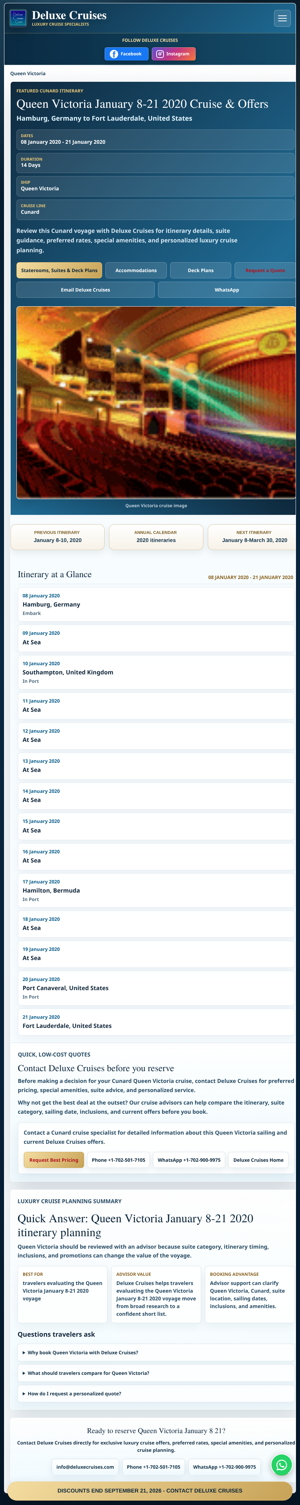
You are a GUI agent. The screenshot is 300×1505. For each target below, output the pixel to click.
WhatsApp (227, 289)
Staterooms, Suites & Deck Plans (59, 270)
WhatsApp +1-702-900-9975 (189, 1160)
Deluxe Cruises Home (258, 1160)
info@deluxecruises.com (85, 1467)
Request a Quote (265, 270)
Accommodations (136, 270)
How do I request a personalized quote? (74, 1393)
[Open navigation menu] (282, 18)
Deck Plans (200, 270)
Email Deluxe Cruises (85, 289)
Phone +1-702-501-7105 (118, 1160)
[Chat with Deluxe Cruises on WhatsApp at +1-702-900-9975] (282, 1465)
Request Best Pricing (54, 1160)
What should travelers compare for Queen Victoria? (88, 1373)
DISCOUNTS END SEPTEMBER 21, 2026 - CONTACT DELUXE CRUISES (150, 1491)
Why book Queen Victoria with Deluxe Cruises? (83, 1352)
